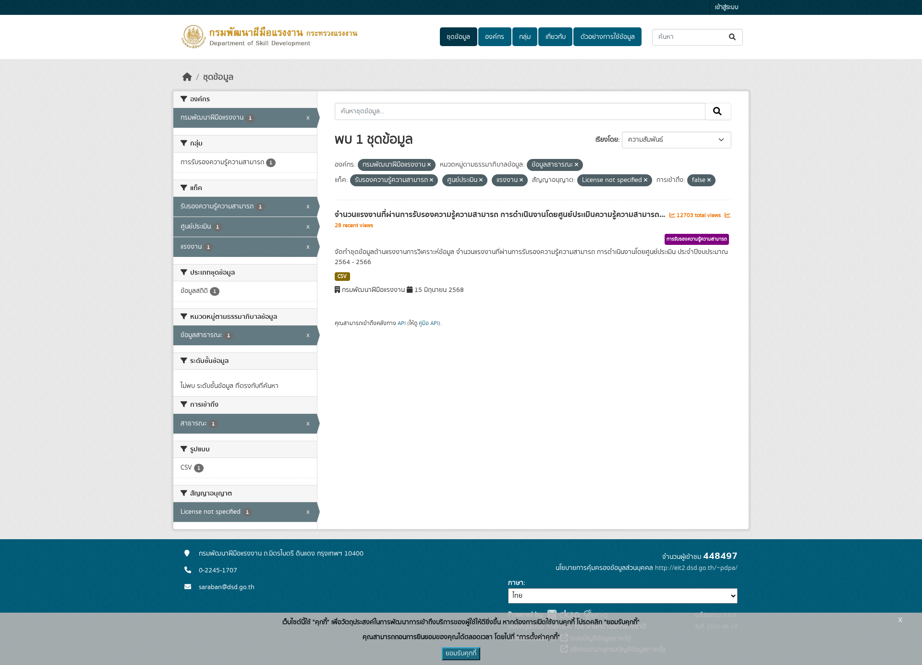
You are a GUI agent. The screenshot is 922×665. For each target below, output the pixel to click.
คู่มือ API (428, 323)
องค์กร (494, 37)
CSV (342, 276)
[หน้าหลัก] (187, 77)
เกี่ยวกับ (556, 37)
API (402, 323)
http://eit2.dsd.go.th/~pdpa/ (696, 568)
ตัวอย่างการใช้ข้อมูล (608, 37)
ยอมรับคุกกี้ (461, 653)
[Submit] (733, 37)
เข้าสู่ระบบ (727, 7)
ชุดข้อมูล (458, 37)
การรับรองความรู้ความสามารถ (697, 239)
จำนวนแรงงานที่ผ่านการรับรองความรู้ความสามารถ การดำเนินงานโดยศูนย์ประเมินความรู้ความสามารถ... (501, 214)
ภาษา (515, 583)
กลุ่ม (525, 37)
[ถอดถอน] (429, 165)
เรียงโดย (606, 140)
